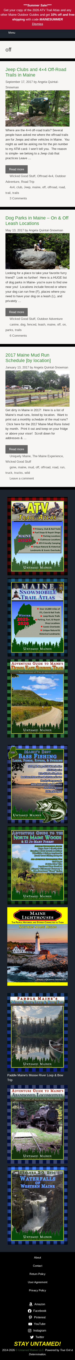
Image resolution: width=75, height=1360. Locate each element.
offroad (52, 187)
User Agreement (37, 1282)
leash (41, 324)
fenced (31, 324)
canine (14, 324)
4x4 (12, 187)
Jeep (27, 187)
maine (36, 187)
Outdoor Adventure (50, 319)
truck (8, 473)
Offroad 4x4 (45, 176)
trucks (18, 473)
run (62, 467)
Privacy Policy (37, 1290)
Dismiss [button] (37, 24)
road (62, 187)
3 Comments (18, 198)
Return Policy (37, 1273)
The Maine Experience (47, 456)
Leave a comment (22, 478)
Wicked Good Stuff (22, 176)
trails (15, 193)
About (37, 1257)
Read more (16, 169)
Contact (37, 1265)
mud (31, 467)
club (19, 187)
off (44, 187)
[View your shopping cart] (59, 32)
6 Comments (18, 335)
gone (13, 467)
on (64, 324)
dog (22, 324)
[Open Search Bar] (69, 32)
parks (9, 330)
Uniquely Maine (20, 456)
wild (27, 473)
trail (8, 193)
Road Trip (27, 181)
